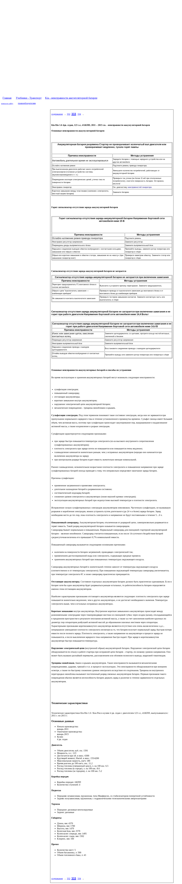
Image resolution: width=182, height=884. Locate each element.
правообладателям (27, 103)
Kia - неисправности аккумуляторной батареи (71, 97)
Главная (7, 97)
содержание (57, 114)
